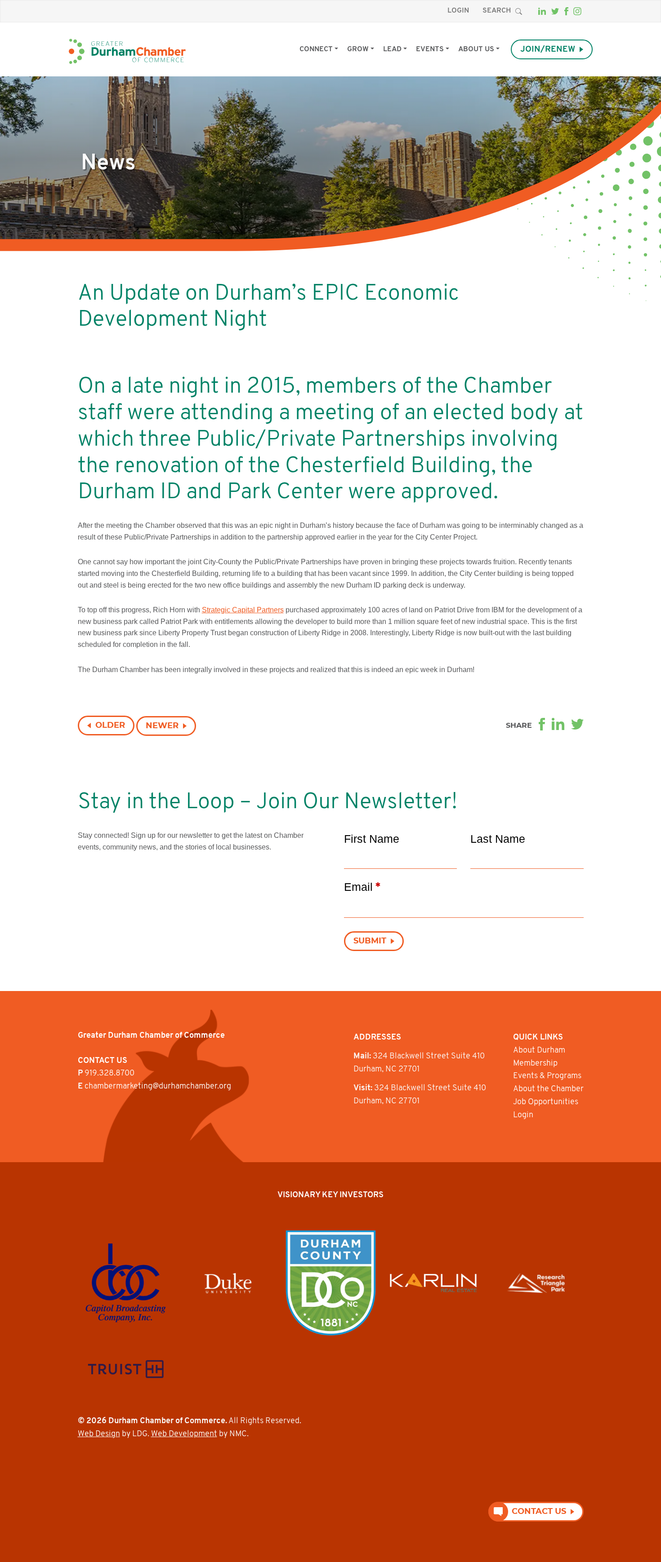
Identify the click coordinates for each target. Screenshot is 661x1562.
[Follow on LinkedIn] (542, 11)
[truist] (126, 1369)
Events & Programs (547, 1076)
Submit (369, 941)
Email (362, 887)
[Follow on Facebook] (566, 11)
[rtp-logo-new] (536, 1283)
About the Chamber (548, 1089)
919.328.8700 (109, 1074)
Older (110, 725)
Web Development (184, 1434)
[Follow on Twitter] (555, 11)
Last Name (497, 838)
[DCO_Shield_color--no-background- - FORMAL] (331, 1282)
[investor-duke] (228, 1283)
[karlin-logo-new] (433, 1283)
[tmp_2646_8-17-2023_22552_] (126, 1282)
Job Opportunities (545, 1102)
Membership (535, 1064)
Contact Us (539, 1512)
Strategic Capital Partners (243, 610)
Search (496, 10)
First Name (371, 838)
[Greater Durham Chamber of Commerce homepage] (127, 51)
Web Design (99, 1434)
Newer (162, 726)
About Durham (539, 1051)
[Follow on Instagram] (577, 11)
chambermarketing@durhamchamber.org (158, 1087)
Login (458, 10)
